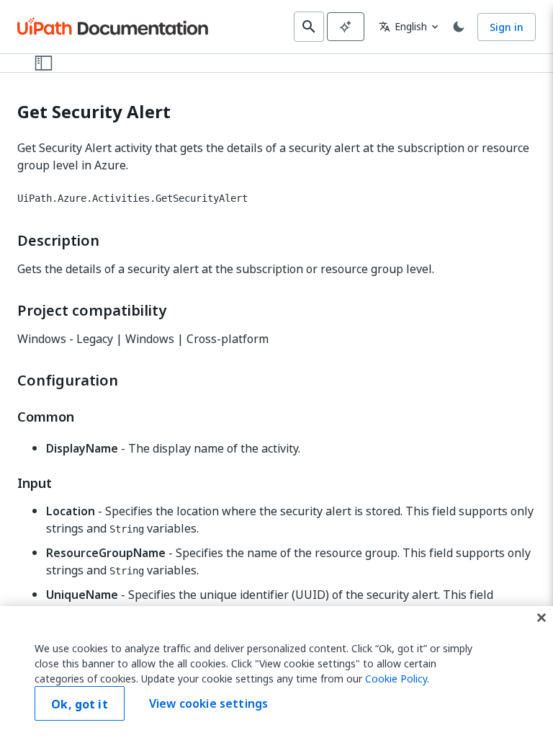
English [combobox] (403, 26)
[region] (276, 672)
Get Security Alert (94, 112)
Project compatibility (91, 311)
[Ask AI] (345, 26)
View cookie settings (208, 703)
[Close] (541, 617)
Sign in (506, 27)
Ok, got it (79, 704)
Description (58, 241)
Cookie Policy (396, 678)
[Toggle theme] (459, 27)
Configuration (67, 380)
